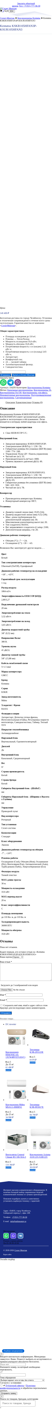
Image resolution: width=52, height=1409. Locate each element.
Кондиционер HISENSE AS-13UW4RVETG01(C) (15, 1054)
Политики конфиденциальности (17, 1386)
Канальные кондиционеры (20, 390)
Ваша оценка (6, 957)
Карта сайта (7, 1254)
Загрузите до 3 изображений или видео (19, 985)
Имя (3, 995)
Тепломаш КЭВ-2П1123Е (36, 1050)
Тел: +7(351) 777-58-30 (29, 6)
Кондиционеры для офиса (35, 392)
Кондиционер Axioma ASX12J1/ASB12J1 (40, 1155)
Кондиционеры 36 (42, 390)
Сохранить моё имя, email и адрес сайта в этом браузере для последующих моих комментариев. (23, 1006)
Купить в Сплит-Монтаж (23, 375)
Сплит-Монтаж (7, 18)
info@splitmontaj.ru (18, 1221)
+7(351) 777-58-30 (19, 1217)
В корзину (5, 375)
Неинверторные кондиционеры (15, 395)
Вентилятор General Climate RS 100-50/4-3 (16, 1155)
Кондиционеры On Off (10, 392)
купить (8, 1070)
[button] (6, 11)
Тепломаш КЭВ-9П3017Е (37, 1105)
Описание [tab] (10, 402)
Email (3, 1000)
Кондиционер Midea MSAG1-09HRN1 (15, 1105)
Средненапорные (23, 397)
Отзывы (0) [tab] (37, 402)
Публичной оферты (15, 1385)
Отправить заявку (8, 1393)
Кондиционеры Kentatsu (28, 18)
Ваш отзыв (6, 962)
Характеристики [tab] (23, 402)
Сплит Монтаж (20, 1250)
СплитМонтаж (8, 325)
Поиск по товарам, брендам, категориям (19, 1399)
